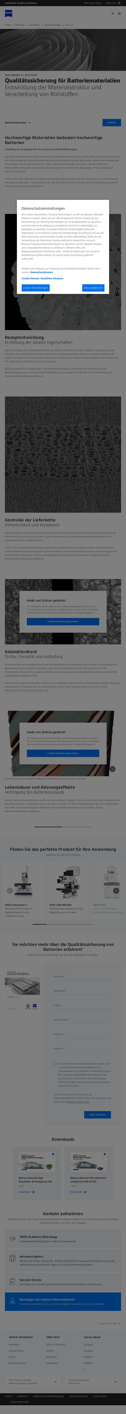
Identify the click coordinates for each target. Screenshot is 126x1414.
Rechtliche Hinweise (52, 278)
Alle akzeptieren (93, 287)
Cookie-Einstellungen (35, 287)
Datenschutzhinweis (41, 272)
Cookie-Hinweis (30, 278)
